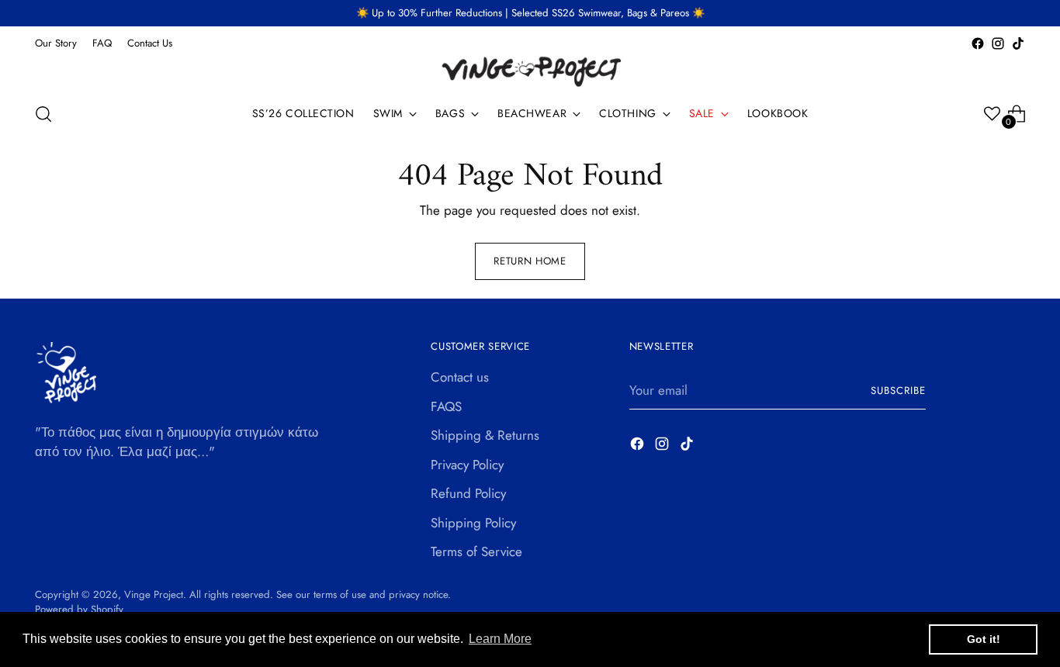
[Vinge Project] (530, 71)
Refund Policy (468, 493)
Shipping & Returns (485, 435)
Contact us (460, 377)
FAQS (446, 406)
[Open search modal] (43, 114)
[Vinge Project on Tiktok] (1018, 43)
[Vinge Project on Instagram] (998, 43)
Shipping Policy (473, 522)
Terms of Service (476, 551)
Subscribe (898, 390)
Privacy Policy (467, 464)
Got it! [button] (983, 639)
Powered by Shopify (79, 609)
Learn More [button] (500, 638)
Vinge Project (153, 594)
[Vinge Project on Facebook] (978, 43)
